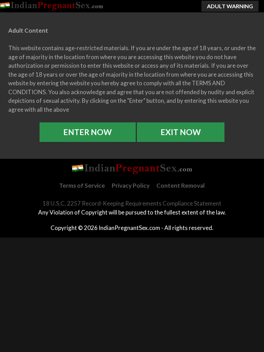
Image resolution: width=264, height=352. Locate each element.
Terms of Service (82, 185)
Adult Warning (230, 6)
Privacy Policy (131, 185)
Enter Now (87, 132)
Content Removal (180, 185)
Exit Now (181, 132)
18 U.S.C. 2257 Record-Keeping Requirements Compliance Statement (132, 203)
